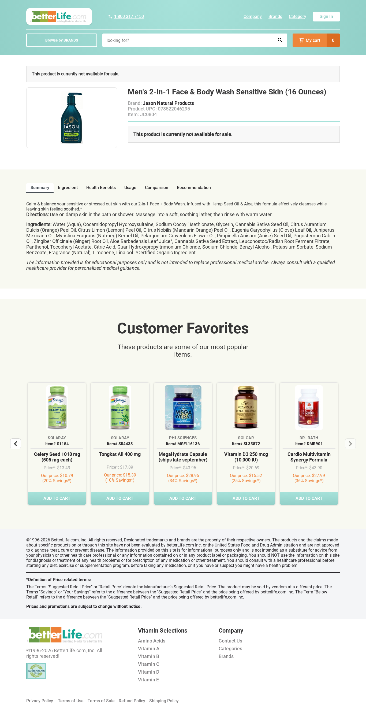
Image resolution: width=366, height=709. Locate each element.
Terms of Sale (101, 700)
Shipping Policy (164, 700)
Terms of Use (71, 700)
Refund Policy (132, 700)
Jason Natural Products (168, 103)
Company (253, 16)
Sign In (326, 16)
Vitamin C (148, 664)
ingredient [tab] (68, 187)
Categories (230, 648)
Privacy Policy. (40, 700)
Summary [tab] (40, 187)
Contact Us (230, 641)
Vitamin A (148, 648)
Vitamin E (148, 679)
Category (297, 16)
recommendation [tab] (194, 187)
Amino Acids (151, 641)
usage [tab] (130, 187)
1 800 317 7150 (129, 16)
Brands (275, 16)
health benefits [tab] (101, 187)
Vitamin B (148, 656)
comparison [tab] (156, 187)
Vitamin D (148, 672)
